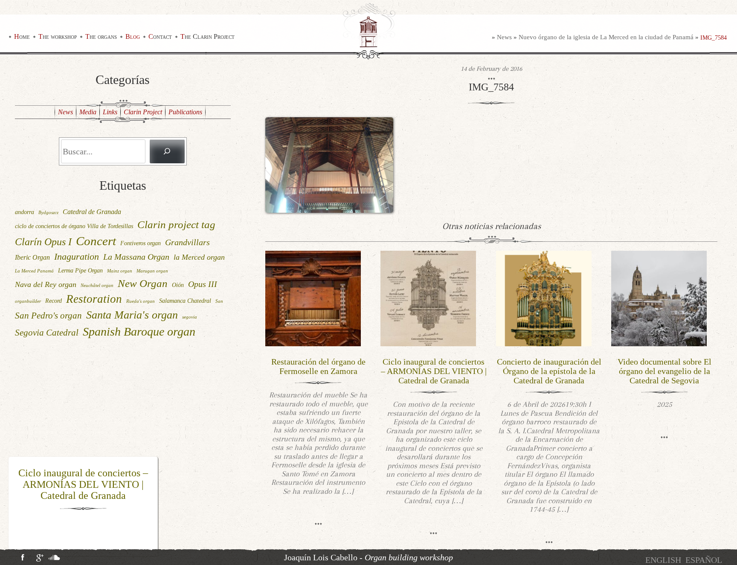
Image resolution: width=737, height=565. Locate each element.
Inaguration (76, 256)
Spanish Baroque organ (139, 331)
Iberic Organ (32, 257)
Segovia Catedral (46, 332)
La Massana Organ (136, 256)
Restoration (94, 299)
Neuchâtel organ (97, 285)
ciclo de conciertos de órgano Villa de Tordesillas (74, 226)
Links (110, 112)
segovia (189, 317)
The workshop (57, 36)
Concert (96, 241)
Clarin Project (143, 112)
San (219, 301)
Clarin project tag (176, 224)
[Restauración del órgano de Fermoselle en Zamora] (313, 297)
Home (22, 36)
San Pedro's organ (48, 315)
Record (53, 300)
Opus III (202, 284)
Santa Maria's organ (132, 315)
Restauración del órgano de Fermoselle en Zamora (318, 366)
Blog (132, 36)
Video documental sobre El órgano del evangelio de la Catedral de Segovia (664, 371)
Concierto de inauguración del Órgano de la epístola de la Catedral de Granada (83, 484)
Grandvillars (187, 242)
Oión (178, 284)
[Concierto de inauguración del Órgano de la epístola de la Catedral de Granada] (544, 297)
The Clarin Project (207, 36)
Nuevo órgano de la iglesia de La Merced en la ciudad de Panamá (606, 37)
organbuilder (28, 301)
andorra (24, 212)
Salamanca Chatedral (185, 300)
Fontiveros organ (140, 243)
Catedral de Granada (92, 212)
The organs (101, 36)
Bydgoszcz (48, 212)
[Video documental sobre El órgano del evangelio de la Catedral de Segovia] (659, 297)
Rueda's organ (140, 301)
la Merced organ (199, 257)
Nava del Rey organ (45, 284)
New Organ (143, 283)
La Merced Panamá (34, 271)
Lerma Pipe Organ (80, 270)
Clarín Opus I (43, 241)
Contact (160, 36)
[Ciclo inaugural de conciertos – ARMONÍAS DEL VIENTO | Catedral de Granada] (428, 297)
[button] (14, 506)
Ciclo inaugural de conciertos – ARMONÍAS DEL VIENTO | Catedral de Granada (434, 371)
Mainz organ (119, 271)
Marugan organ (152, 271)
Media (87, 112)
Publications (185, 112)
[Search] (167, 151)
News (504, 37)
